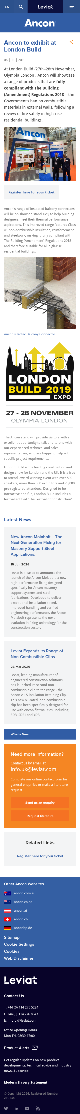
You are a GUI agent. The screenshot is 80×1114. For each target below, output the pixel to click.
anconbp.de (23, 928)
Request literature (40, 816)
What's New (20, 734)
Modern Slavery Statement (25, 1082)
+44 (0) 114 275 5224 (23, 1007)
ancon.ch (21, 919)
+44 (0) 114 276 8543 (22, 1014)
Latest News (17, 519)
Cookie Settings (19, 944)
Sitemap (12, 937)
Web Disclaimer (19, 958)
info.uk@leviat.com (33, 769)
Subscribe (21, 1070)
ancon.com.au (24, 893)
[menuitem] (6, 1108)
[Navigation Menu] (71, 6)
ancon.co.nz (23, 902)
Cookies (12, 951)
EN (7, 7)
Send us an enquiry (40, 802)
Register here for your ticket (31, 192)
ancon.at (20, 911)
